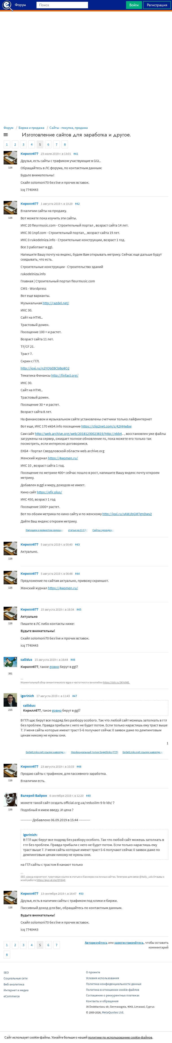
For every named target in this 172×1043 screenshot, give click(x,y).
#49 (88, 796)
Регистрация (157, 5)
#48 (79, 766)
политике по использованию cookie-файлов (120, 1037)
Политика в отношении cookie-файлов (112, 990)
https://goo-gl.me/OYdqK (51, 880)
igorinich (27, 695)
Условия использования (102, 978)
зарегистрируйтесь (129, 942)
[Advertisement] (86, 22)
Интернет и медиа (16, 990)
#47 (74, 696)
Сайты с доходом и (103, 530)
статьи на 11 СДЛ (78, 530)
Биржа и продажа (31, 127)
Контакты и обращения (102, 1001)
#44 (77, 574)
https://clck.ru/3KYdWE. (116, 682)
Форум (8, 127)
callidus (26, 659)
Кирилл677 (29, 153)
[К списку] (13, 135)
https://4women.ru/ (63, 458)
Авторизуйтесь (96, 942)
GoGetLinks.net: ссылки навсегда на (46, 752)
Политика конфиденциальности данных (113, 984)
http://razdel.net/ (56, 303)
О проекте (93, 972)
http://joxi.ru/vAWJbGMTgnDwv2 (127, 514)
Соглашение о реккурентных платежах (112, 995)
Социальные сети (16, 978)
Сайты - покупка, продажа (68, 127)
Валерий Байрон (34, 795)
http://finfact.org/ (64, 375)
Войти (134, 5)
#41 (75, 154)
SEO (6, 972)
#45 (79, 609)
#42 (77, 204)
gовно (54, 666)
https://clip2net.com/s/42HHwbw (106, 426)
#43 (77, 544)
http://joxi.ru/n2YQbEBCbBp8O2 (45, 368)
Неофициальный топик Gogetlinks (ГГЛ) (94, 752)
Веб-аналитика (14, 984)
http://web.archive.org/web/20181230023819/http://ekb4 (78, 433)
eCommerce (12, 996)
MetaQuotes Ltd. (113, 1012)
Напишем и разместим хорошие (45, 530)
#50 (81, 894)
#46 (73, 660)
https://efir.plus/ (49, 492)
